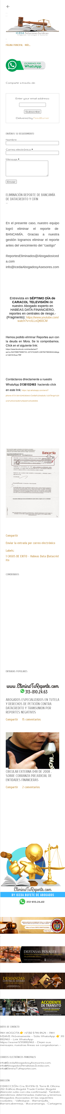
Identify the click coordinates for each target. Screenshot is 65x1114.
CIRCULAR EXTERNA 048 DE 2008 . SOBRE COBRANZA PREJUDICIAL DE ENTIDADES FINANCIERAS (29, 775)
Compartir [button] (12, 535)
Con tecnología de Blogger (35, 816)
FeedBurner (41, 118)
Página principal (14, 45)
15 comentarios (31, 719)
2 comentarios (31, 787)
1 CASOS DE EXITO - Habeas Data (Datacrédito (32, 558)
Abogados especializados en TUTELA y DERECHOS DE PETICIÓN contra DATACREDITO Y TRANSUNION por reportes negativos (32, 706)
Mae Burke (44, 824)
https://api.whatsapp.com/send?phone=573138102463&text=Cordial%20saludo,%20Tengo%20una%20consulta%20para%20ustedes (32, 395)
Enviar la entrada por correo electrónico (30, 543)
